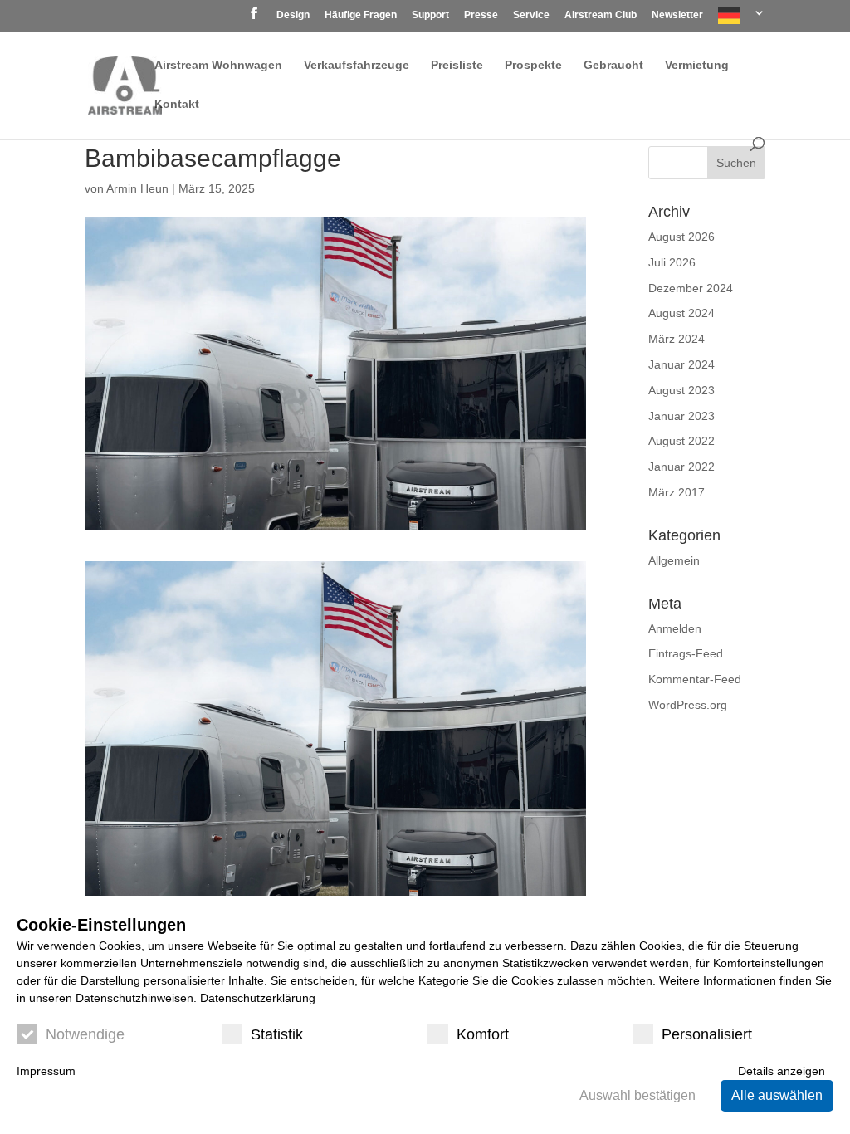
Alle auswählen (777, 1095)
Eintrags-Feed (685, 653)
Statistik (277, 1034)
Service (531, 15)
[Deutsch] (741, 19)
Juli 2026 (672, 262)
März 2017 (676, 492)
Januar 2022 (681, 466)
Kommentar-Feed (694, 679)
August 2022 (681, 440)
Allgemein (674, 560)
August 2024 (681, 313)
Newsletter (677, 15)
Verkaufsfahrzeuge (356, 65)
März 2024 (676, 338)
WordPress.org (687, 704)
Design (293, 15)
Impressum (46, 1071)
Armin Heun (137, 188)
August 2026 (681, 236)
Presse (481, 15)
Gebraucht (613, 65)
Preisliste (457, 65)
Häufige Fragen (361, 15)
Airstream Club (600, 15)
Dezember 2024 (690, 288)
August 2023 (681, 390)
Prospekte (533, 65)
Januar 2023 (681, 416)
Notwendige (85, 1034)
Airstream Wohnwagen (218, 65)
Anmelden (674, 628)
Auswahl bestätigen (637, 1095)
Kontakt (176, 104)
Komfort (483, 1034)
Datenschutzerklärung (257, 997)
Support (430, 15)
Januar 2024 (681, 364)
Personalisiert (707, 1034)
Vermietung (697, 65)
